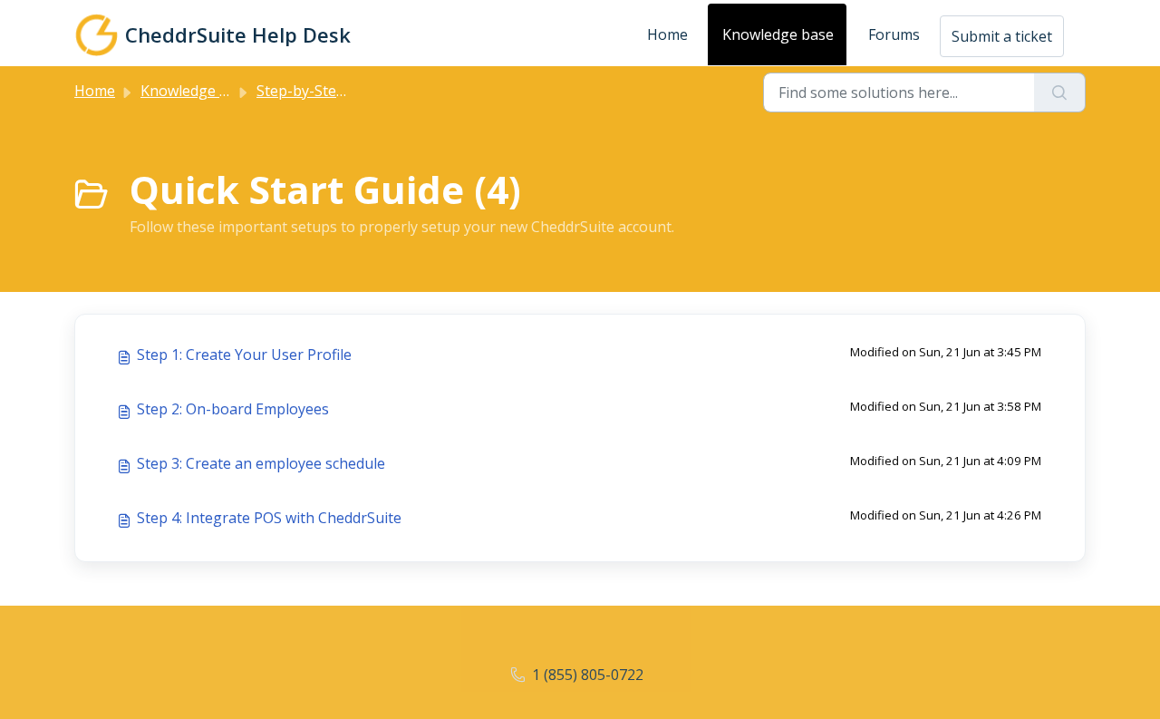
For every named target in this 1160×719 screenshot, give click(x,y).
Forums (894, 34)
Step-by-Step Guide (322, 91)
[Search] (1060, 92)
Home (667, 34)
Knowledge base (778, 34)
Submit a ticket (1002, 36)
